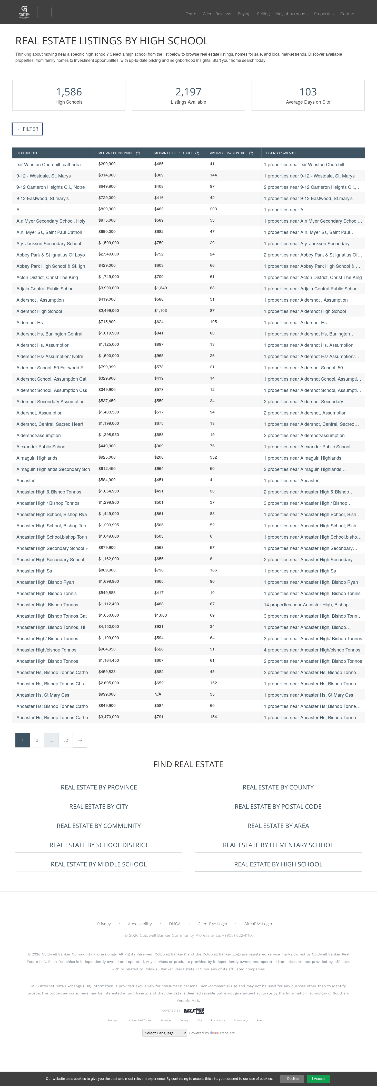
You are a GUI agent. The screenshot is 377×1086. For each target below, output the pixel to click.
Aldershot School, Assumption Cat (51, 378)
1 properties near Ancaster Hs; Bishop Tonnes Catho (311, 706)
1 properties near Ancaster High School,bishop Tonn (312, 536)
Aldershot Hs (29, 322)
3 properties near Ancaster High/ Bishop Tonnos (313, 638)
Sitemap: (112, 1020)
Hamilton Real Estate (139, 1020)
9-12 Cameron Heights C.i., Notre (50, 186)
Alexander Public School (41, 446)
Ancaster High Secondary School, (50, 559)
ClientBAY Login (212, 923)
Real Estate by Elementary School (278, 845)
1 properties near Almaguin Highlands (302, 457)
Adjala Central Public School (45, 288)
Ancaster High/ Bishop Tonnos (47, 638)
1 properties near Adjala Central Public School (311, 288)
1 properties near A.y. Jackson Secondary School (307, 243)
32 (65, 740)
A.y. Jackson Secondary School (48, 243)
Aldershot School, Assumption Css (51, 390)
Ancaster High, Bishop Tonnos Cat (51, 615)
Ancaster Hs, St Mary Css (42, 694)
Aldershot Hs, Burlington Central (49, 333)
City (199, 1020)
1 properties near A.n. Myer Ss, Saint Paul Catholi (307, 232)
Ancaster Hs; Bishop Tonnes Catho (52, 706)
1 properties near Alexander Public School (307, 446)
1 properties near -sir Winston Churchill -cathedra (305, 164)
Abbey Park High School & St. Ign (50, 265)
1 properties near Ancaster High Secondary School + (308, 548)
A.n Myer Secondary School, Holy (50, 220)
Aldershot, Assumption (39, 412)
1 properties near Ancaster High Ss (300, 570)
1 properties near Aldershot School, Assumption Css (313, 390)
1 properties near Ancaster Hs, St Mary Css (308, 694)
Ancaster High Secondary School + (52, 548)
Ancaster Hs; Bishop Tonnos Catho (52, 717)
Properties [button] (324, 13)
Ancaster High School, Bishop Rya (51, 514)
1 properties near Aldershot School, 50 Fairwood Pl (303, 367)
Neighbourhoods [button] (291, 13)
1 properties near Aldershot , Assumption (306, 299)
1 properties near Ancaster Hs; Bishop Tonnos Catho (311, 717)
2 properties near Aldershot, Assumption (305, 412)
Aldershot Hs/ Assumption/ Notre (49, 356)
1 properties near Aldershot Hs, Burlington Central (307, 333)
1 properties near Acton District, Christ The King (313, 277)
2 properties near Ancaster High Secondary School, (308, 559)
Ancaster (25, 480)
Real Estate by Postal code (278, 806)
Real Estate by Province (99, 787)
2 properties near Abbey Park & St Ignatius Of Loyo (311, 254)
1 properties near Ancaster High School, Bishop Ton (312, 525)
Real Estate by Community (99, 825)
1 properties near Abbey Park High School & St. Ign (312, 265)
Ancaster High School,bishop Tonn (51, 536)
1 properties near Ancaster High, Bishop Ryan (311, 581)
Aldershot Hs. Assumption (43, 344)
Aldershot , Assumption (40, 299)
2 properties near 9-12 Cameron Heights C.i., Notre (310, 186)
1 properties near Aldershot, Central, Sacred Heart (309, 423)
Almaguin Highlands (36, 457)
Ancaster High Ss (34, 570)
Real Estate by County (278, 787)
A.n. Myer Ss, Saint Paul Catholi (49, 232)
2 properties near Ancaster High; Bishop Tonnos (313, 660)
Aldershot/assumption (38, 435)
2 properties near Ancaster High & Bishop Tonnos (306, 491)
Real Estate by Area (278, 825)
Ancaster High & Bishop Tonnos (48, 491)
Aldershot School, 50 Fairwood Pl (50, 367)
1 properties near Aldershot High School (305, 311)
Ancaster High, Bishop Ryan (45, 581)
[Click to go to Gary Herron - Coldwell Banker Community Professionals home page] (28, 11)
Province (166, 1020)
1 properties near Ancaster (291, 480)
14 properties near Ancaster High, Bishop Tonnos (306, 604)
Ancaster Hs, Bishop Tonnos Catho (52, 672)
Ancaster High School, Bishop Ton (51, 525)
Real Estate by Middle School (99, 864)
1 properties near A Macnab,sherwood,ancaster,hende (299, 209)
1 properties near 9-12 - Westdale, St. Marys (309, 175)
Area (259, 1020)
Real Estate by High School (278, 864)
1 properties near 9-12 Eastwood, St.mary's (308, 198)
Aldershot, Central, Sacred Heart (49, 423)
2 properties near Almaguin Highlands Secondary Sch (302, 469)
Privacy (104, 923)
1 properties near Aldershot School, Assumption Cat (313, 378)
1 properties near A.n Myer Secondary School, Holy (311, 220)
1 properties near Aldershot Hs (295, 322)
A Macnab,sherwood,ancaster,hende (51, 209)
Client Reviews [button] (217, 13)
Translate (227, 1033)
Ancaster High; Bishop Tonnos (47, 660)
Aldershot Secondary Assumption (50, 401)
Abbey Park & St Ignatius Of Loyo (50, 254)
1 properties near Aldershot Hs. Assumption (308, 344)
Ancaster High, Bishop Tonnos (47, 604)
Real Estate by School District (98, 845)
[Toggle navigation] (44, 12)
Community (241, 1020)
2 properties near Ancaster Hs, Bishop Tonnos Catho (311, 672)
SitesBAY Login (258, 923)
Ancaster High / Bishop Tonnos (48, 502)
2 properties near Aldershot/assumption (304, 435)
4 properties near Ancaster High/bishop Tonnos (312, 649)
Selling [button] (263, 13)
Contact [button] (348, 13)
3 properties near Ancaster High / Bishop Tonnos (305, 502)
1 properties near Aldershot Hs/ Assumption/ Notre (309, 356)
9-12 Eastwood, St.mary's (42, 198)
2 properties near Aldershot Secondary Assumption (303, 401)
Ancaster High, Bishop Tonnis (46, 593)
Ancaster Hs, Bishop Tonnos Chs (50, 683)
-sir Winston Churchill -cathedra (48, 164)
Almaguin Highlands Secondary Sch (53, 469)
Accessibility (140, 923)
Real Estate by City (98, 806)
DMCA (175, 923)
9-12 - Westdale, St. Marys (43, 175)
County (184, 1020)
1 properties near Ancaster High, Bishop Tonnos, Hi (305, 627)
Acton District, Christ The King (47, 277)
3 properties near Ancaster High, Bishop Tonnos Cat (313, 615)
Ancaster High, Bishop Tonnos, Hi (50, 627)
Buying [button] (244, 13)
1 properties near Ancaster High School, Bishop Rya (312, 514)
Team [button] (191, 13)
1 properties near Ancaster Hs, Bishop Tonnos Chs (311, 683)
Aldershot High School (39, 311)
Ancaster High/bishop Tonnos (46, 649)
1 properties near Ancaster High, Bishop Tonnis (312, 593)
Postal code (218, 1020)
